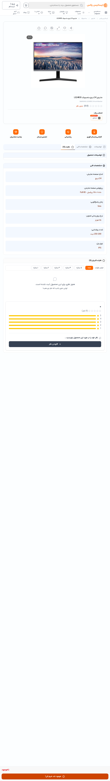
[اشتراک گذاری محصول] (71, 28)
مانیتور (93, 18)
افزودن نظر (53, 344)
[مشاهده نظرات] (45, 28)
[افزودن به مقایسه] (52, 28)
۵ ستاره (79, 268)
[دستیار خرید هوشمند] (39, 28)
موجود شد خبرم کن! (53, 776)
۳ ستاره (57, 268)
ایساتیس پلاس (103, 18)
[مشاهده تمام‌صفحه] (58, 28)
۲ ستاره (46, 268)
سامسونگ (84, 18)
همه (89, 268)
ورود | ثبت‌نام (12, 5)
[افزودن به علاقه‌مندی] (65, 28)
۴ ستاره (68, 268)
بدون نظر (79, 106)
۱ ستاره (35, 268)
